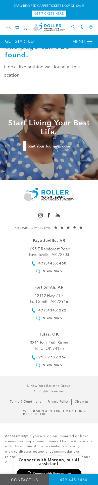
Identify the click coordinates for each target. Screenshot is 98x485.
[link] (8, 29)
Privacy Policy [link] (58, 401)
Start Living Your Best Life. (49, 127)
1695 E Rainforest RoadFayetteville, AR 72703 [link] (49, 252)
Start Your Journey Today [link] (49, 146)
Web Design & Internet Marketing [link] (54, 413)
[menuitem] (40, 215)
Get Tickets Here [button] (49, 13)
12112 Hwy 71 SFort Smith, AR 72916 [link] (49, 298)
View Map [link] (52, 271)
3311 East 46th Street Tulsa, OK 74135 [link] (49, 345)
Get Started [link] (19, 41)
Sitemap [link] (81, 401)
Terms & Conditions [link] (25, 401)
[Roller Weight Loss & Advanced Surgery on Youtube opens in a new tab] (57, 215)
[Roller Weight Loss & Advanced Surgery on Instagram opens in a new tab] (40, 215)
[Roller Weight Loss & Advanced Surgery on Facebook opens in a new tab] (48, 215)
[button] (89, 42)
